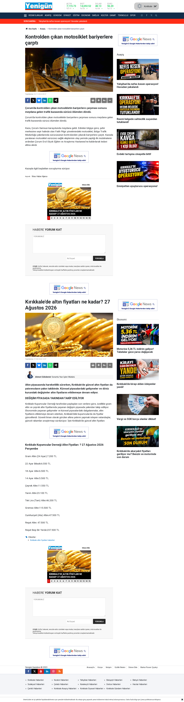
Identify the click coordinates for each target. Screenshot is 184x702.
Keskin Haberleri (61, 680)
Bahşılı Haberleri (140, 680)
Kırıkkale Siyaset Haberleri (91, 688)
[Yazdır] (93, 100)
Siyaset (67, 15)
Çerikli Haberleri (35, 688)
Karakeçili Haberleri (88, 684)
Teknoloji (123, 15)
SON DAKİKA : (30, 21)
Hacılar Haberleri (140, 684)
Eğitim (76, 15)
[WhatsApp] (50, 100)
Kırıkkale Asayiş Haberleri (65, 688)
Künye (100, 667)
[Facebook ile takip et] (146, 16)
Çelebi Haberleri (61, 684)
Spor (132, 15)
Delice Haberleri (113, 684)
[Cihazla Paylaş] (55, 100)
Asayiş (48, 15)
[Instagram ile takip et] (53, 671)
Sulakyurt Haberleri (36, 684)
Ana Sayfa (32, 29)
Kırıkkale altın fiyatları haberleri (42, 540)
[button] (98, 100)
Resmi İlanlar (36, 15)
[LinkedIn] (44, 100)
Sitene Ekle (132, 667)
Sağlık (95, 15)
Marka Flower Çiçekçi (149, 667)
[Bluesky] (38, 100)
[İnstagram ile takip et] (141, 16)
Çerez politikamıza (147, 699)
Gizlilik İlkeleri (120, 667)
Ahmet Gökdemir (43, 377)
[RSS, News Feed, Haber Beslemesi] (59, 671)
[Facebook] (27, 100)
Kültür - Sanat (108, 15)
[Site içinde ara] (156, 16)
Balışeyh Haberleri (114, 680)
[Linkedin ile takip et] (47, 671)
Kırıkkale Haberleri (36, 680)
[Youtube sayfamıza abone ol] (41, 671)
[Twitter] (33, 100)
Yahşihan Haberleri (88, 680)
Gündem (57, 15)
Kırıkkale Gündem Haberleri (118, 688)
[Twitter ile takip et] (151, 16)
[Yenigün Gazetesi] (38, 6)
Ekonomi (85, 15)
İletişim (109, 667)
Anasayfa (91, 667)
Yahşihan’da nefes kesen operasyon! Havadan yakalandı (63, 21)
